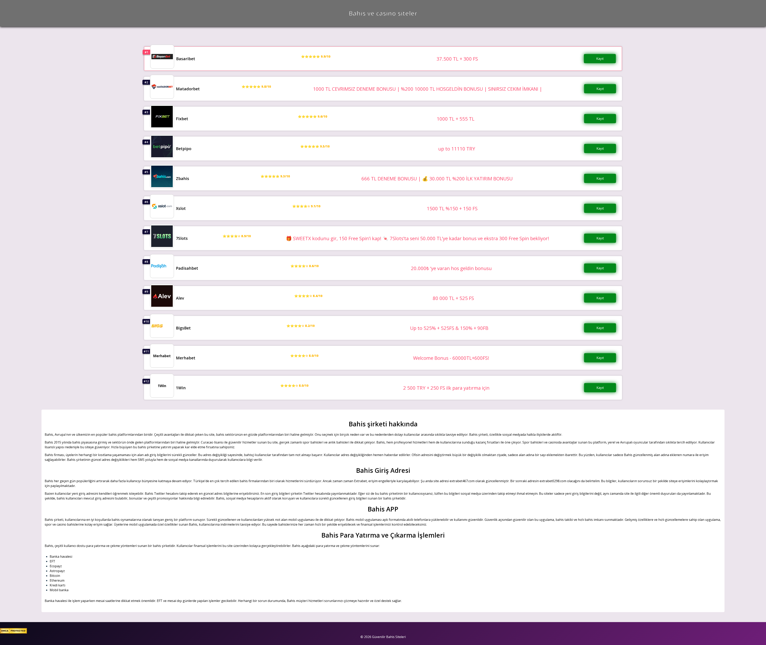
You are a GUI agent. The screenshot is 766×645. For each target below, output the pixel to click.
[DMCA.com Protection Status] (13, 632)
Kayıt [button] (600, 58)
